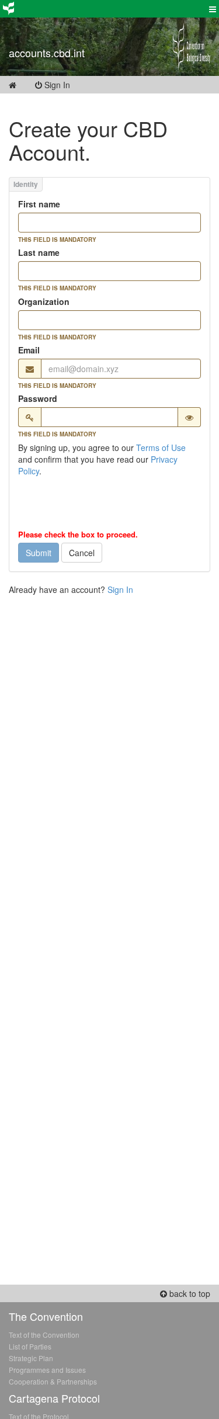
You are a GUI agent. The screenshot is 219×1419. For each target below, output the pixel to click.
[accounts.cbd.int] (82, 38)
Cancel (82, 552)
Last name (39, 252)
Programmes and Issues (47, 1370)
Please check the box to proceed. (78, 534)
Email (29, 350)
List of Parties (30, 1346)
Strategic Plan (31, 1358)
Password (37, 398)
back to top (188, 1293)
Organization (43, 301)
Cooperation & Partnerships (53, 1381)
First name (39, 204)
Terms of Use (161, 447)
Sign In (64, 85)
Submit (38, 552)
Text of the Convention (44, 1335)
